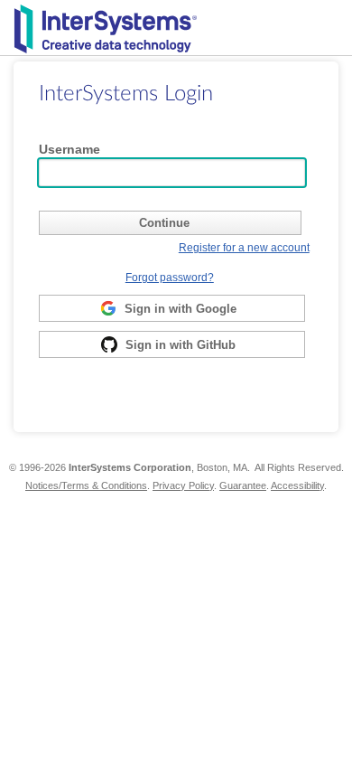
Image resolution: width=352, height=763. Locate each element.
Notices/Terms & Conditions (86, 485)
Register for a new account (244, 247)
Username (69, 149)
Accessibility (297, 485)
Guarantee (242, 485)
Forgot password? (169, 277)
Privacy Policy (183, 485)
